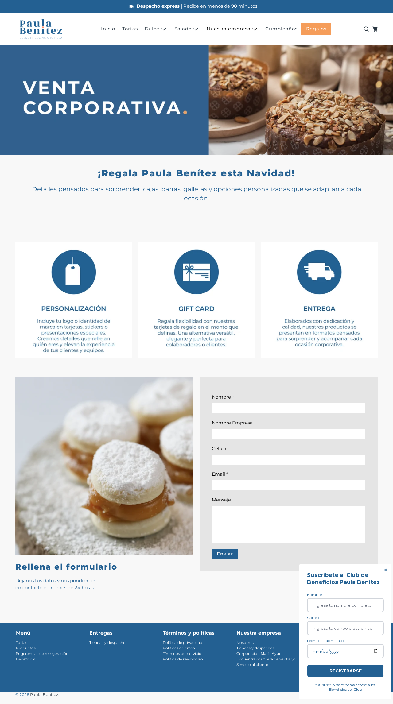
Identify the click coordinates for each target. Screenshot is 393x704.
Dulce (152, 29)
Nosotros (245, 642)
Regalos (316, 29)
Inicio (108, 29)
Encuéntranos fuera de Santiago (266, 659)
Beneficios (25, 659)
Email (220, 474)
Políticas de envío (179, 648)
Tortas (130, 29)
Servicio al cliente (252, 664)
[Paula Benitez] (41, 29)
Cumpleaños (281, 29)
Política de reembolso (183, 659)
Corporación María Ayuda (260, 653)
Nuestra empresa (229, 29)
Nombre (223, 397)
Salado (183, 29)
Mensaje (221, 500)
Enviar (225, 554)
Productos (26, 648)
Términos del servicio (182, 653)
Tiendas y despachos (108, 642)
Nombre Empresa (232, 423)
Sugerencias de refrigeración (42, 653)
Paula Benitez (44, 694)
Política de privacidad (182, 642)
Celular (220, 448)
